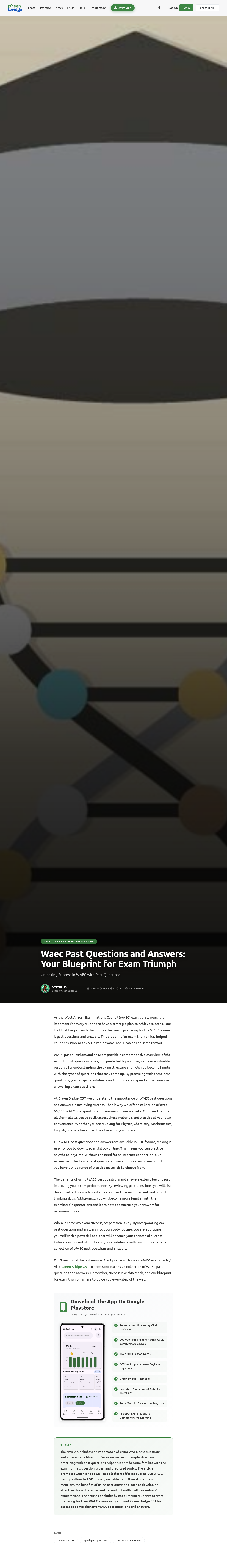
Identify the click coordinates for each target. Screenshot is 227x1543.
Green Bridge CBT (75, 1267)
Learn (31, 7)
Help (82, 7)
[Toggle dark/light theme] (159, 7)
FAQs (70, 7)
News (59, 7)
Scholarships (98, 7)
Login (186, 7)
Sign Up (173, 7)
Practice (45, 7)
